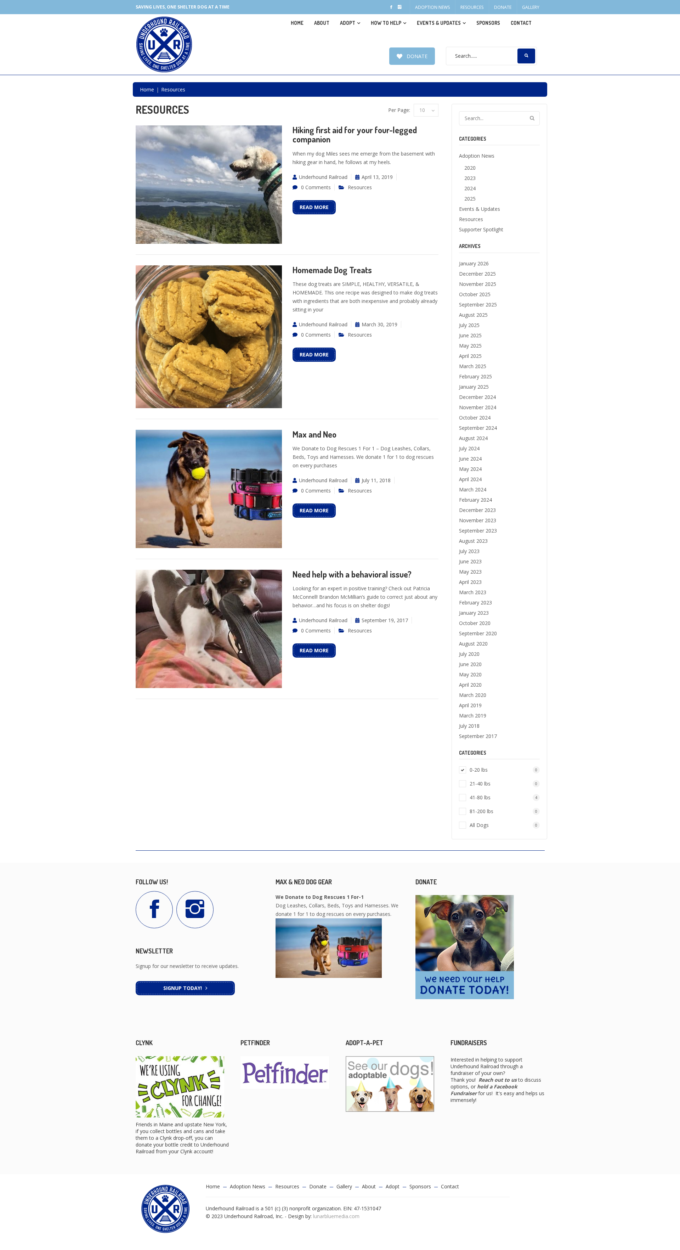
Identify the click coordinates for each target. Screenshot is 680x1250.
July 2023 (469, 551)
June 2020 (470, 664)
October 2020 (475, 623)
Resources (471, 7)
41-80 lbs (503, 797)
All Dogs (503, 825)
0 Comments (316, 187)
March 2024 (472, 489)
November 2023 (477, 520)
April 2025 (470, 356)
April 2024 (470, 479)
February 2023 (475, 602)
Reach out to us (497, 1079)
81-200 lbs (503, 811)
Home (297, 23)
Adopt (393, 1186)
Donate (502, 7)
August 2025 (473, 314)
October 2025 (475, 294)
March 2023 (472, 592)
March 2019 (472, 715)
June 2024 (470, 458)
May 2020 (470, 674)
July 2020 (469, 654)
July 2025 (469, 325)
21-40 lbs (503, 783)
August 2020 (473, 643)
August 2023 (473, 540)
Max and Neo (314, 434)
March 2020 (472, 695)
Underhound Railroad (323, 177)
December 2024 (477, 397)
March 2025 (472, 366)
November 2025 (477, 284)
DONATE (417, 56)
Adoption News (432, 7)
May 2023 (470, 571)
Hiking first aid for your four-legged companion (355, 134)
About (321, 23)
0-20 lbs (503, 769)
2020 (470, 167)
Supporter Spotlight (481, 229)
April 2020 (470, 684)
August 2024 (473, 438)
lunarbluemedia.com (336, 1216)
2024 (470, 188)
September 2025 (478, 304)
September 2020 (478, 633)
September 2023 (478, 530)
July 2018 (469, 725)
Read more (314, 207)
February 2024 (475, 499)
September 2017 (478, 736)
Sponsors (488, 23)
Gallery (530, 7)
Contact (521, 23)
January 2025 (474, 386)
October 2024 (475, 417)
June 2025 (470, 335)
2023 (470, 178)
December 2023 (477, 510)
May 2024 (470, 469)
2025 (470, 198)
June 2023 (470, 561)
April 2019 (470, 705)
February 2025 (475, 376)
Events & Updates (439, 23)
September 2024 (478, 427)
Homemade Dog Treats (332, 269)
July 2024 (469, 448)
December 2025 (477, 273)
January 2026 (474, 263)
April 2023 (470, 582)
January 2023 (474, 612)
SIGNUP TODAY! (182, 988)
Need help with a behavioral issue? (352, 574)
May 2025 (470, 345)
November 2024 (477, 407)
